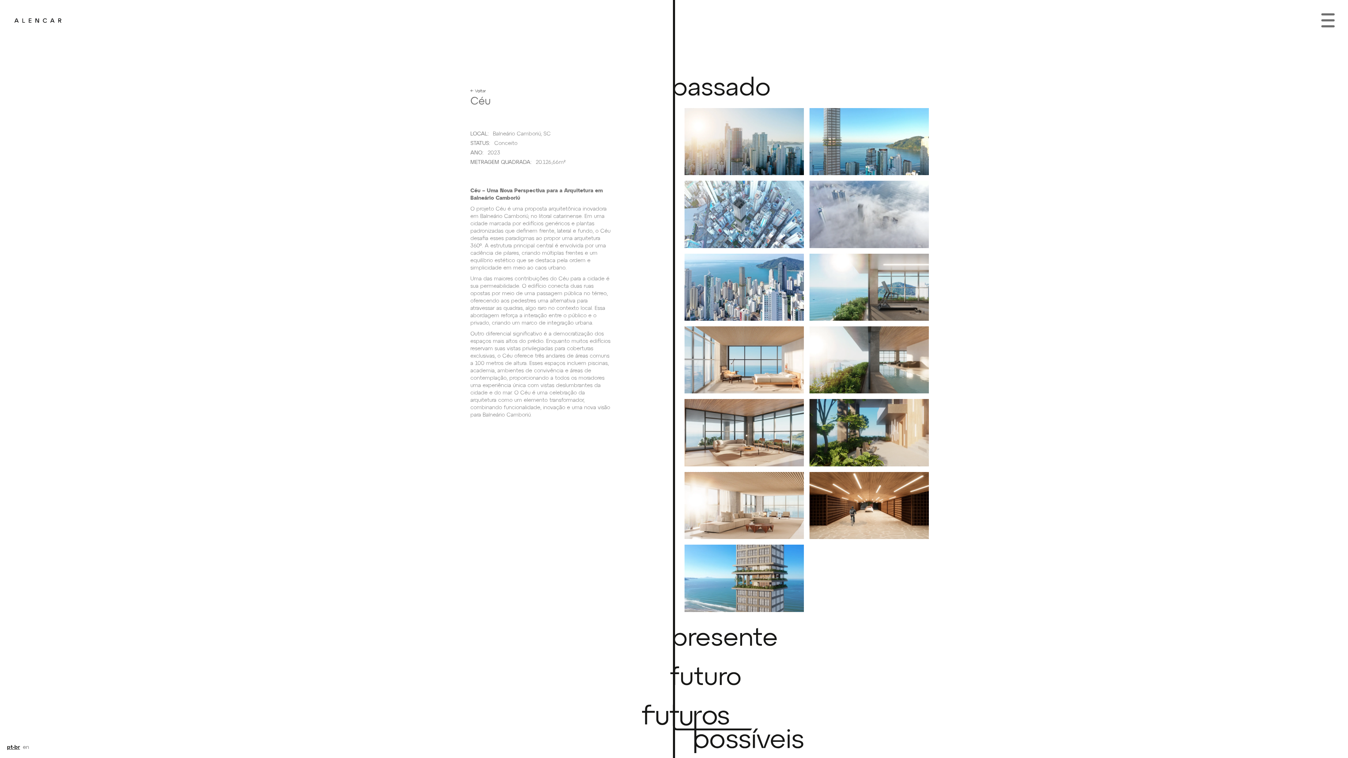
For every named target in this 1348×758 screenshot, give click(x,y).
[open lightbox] (744, 141)
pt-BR (13, 747)
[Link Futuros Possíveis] (765, 730)
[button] (1328, 20)
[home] (37, 20)
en (26, 747)
